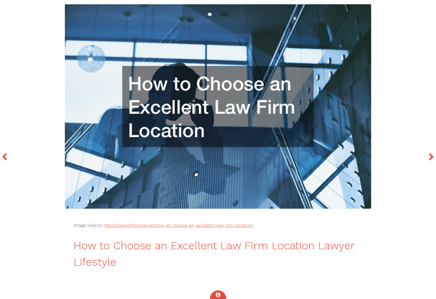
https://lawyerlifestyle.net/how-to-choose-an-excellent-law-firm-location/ (178, 225)
